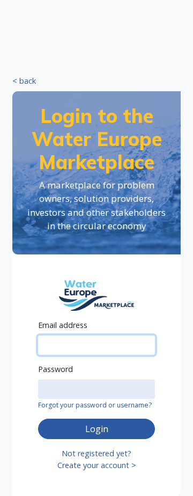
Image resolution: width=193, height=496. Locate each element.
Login (96, 429)
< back (24, 81)
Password (55, 369)
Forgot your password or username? (95, 405)
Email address (62, 325)
